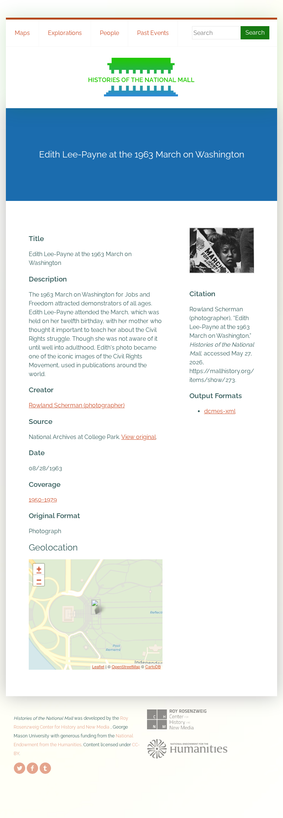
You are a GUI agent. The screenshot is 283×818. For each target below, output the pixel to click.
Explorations (65, 32)
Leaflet (98, 666)
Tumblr (45, 766)
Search (255, 32)
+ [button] (38, 569)
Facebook (32, 766)
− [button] (38, 580)
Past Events (153, 32)
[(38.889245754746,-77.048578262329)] (95, 607)
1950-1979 (43, 499)
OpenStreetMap (126, 666)
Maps (22, 32)
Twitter (19, 766)
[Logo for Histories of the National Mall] (141, 77)
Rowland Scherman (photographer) (77, 405)
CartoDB (153, 666)
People (109, 32)
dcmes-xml (219, 411)
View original (138, 436)
